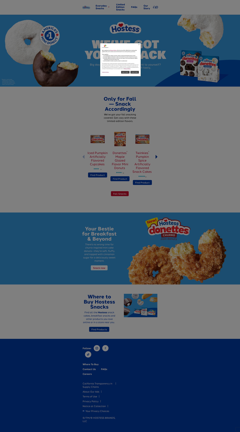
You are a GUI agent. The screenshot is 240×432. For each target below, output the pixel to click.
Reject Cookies (125, 72)
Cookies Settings (105, 72)
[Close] (139, 44)
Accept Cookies (135, 72)
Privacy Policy (113, 50)
